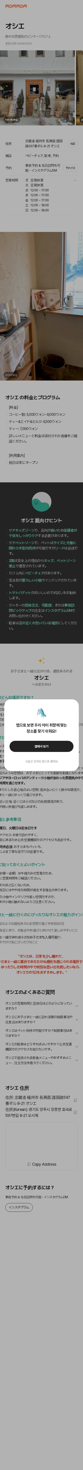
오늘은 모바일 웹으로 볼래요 (41, 761)
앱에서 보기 (41, 746)
